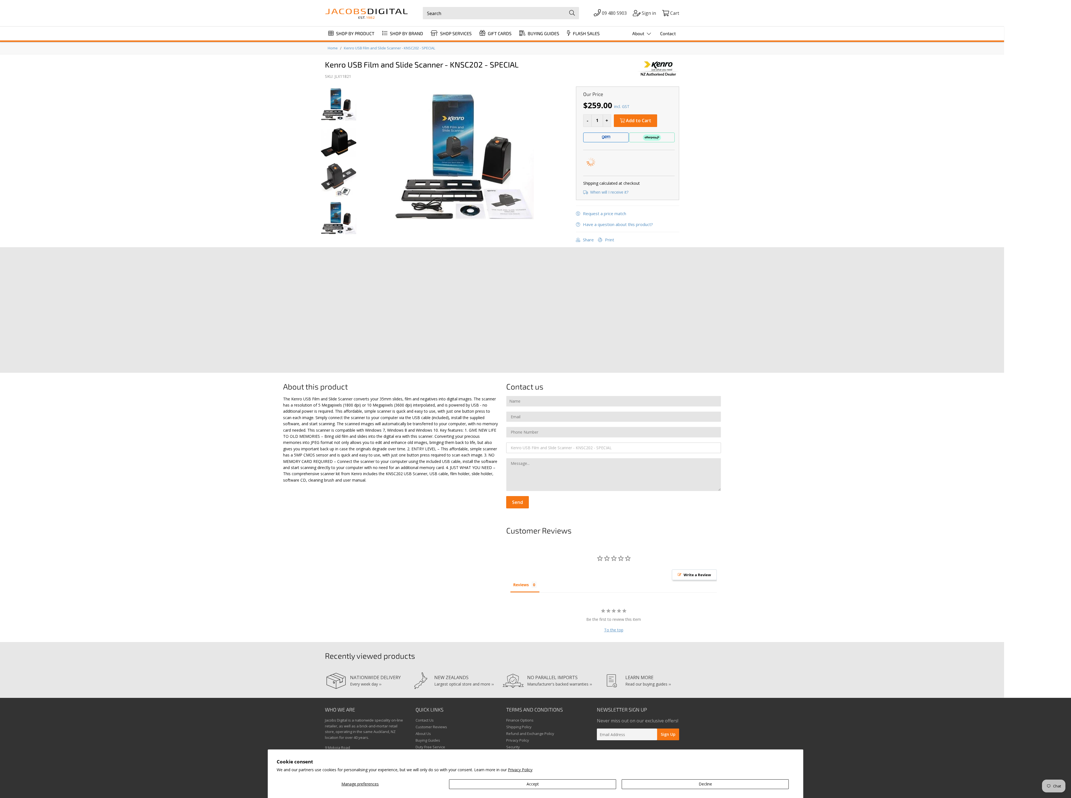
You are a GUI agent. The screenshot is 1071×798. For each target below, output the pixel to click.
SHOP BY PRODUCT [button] (354, 33)
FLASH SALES (586, 33)
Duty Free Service (430, 746)
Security (513, 746)
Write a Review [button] (697, 574)
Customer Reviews (431, 726)
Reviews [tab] (521, 584)
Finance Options (520, 720)
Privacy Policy (520, 769)
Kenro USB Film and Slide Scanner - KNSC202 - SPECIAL (389, 48)
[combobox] (501, 13)
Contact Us (425, 720)
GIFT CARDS (499, 33)
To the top (613, 630)
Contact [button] (668, 33)
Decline (705, 784)
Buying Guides (428, 740)
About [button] (638, 33)
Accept (533, 784)
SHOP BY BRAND (406, 33)
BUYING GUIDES (543, 33)
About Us (423, 733)
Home (333, 48)
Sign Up (668, 734)
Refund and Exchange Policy (530, 733)
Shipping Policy (519, 726)
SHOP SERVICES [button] (455, 33)
